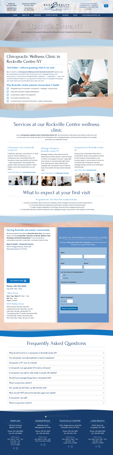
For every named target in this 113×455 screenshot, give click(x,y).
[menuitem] (15, 15)
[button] (56, 353)
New (64, 275)
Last (85, 259)
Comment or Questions (69, 282)
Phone (86, 263)
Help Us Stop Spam (67, 297)
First (62, 259)
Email (63, 263)
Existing (65, 278)
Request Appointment (69, 308)
